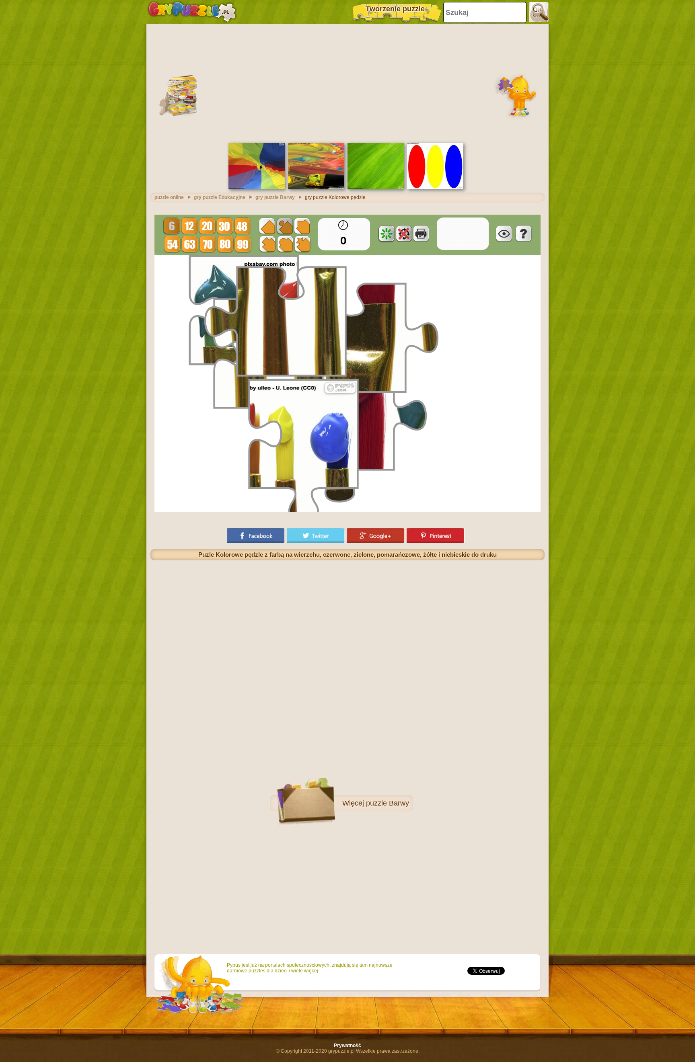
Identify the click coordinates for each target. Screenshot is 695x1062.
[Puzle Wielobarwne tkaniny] (256, 188)
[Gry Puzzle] (192, 12)
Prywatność (347, 1045)
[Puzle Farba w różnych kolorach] (316, 188)
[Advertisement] (347, 82)
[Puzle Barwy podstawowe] (435, 188)
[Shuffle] (386, 234)
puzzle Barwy (387, 803)
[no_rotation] (404, 234)
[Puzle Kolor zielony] (376, 188)
